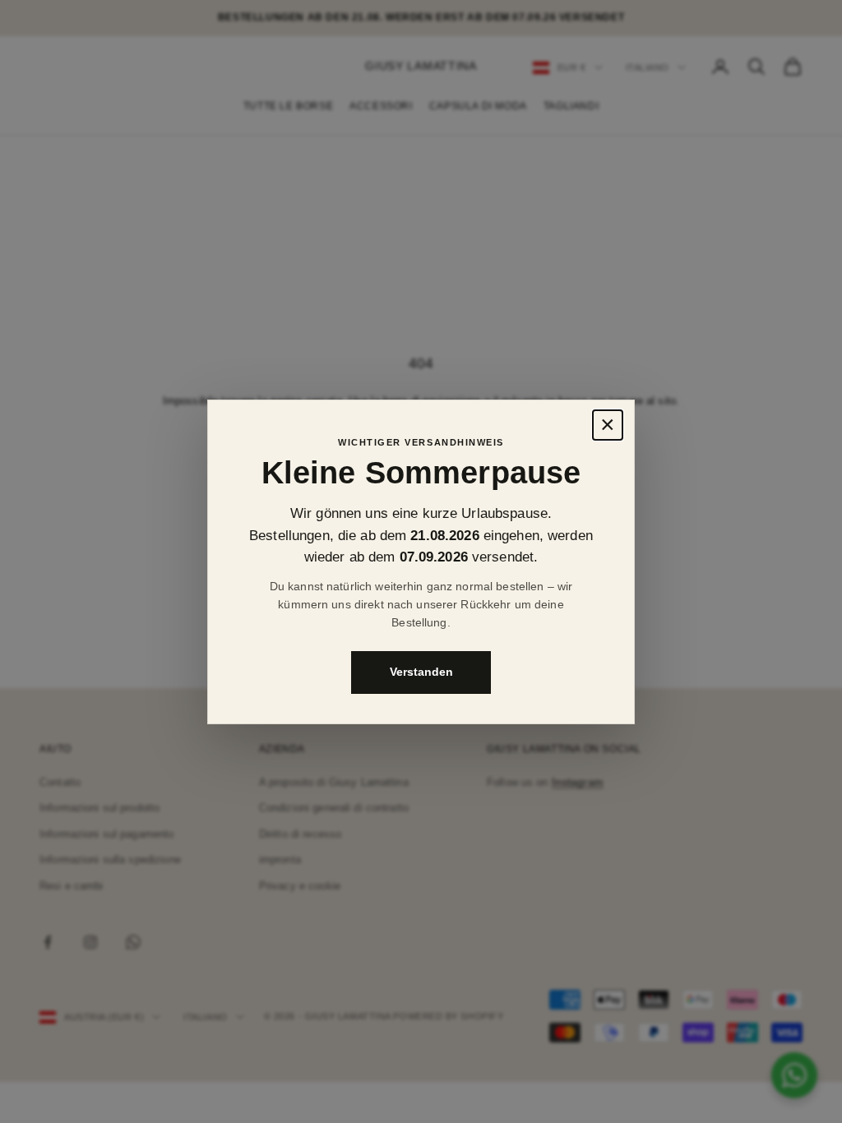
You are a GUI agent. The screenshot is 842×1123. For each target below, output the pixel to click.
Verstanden (421, 671)
